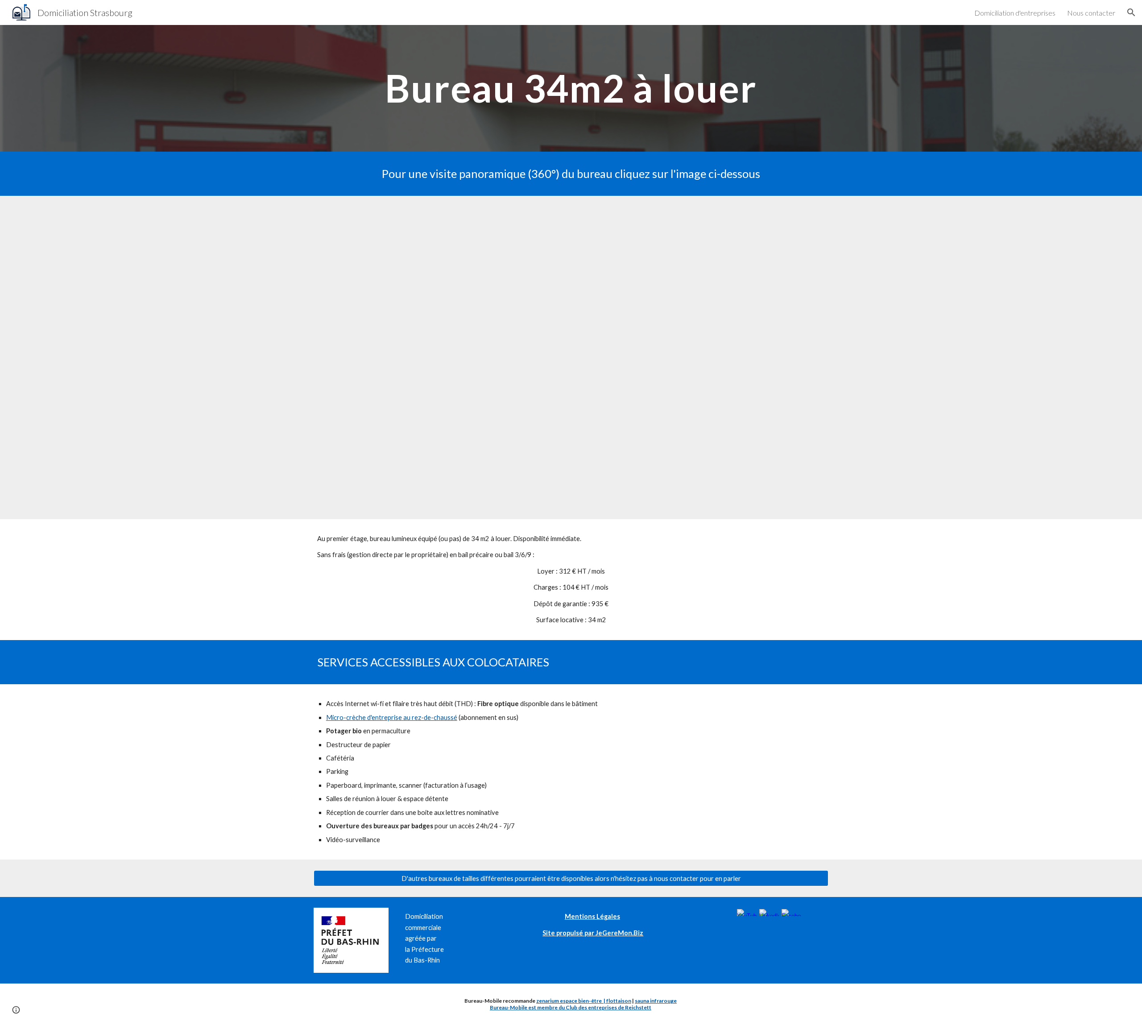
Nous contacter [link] (1091, 12)
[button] (1131, 12)
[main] (571, 88)
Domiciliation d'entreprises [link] (1014, 12)
